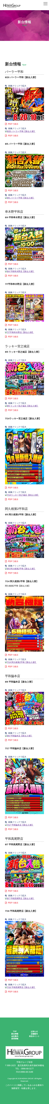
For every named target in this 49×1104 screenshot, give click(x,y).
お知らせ (34, 1031)
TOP (15, 1031)
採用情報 (14, 1039)
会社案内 (14, 1036)
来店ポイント (34, 1036)
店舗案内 (34, 1034)
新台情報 (14, 1034)
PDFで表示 (13, 124)
